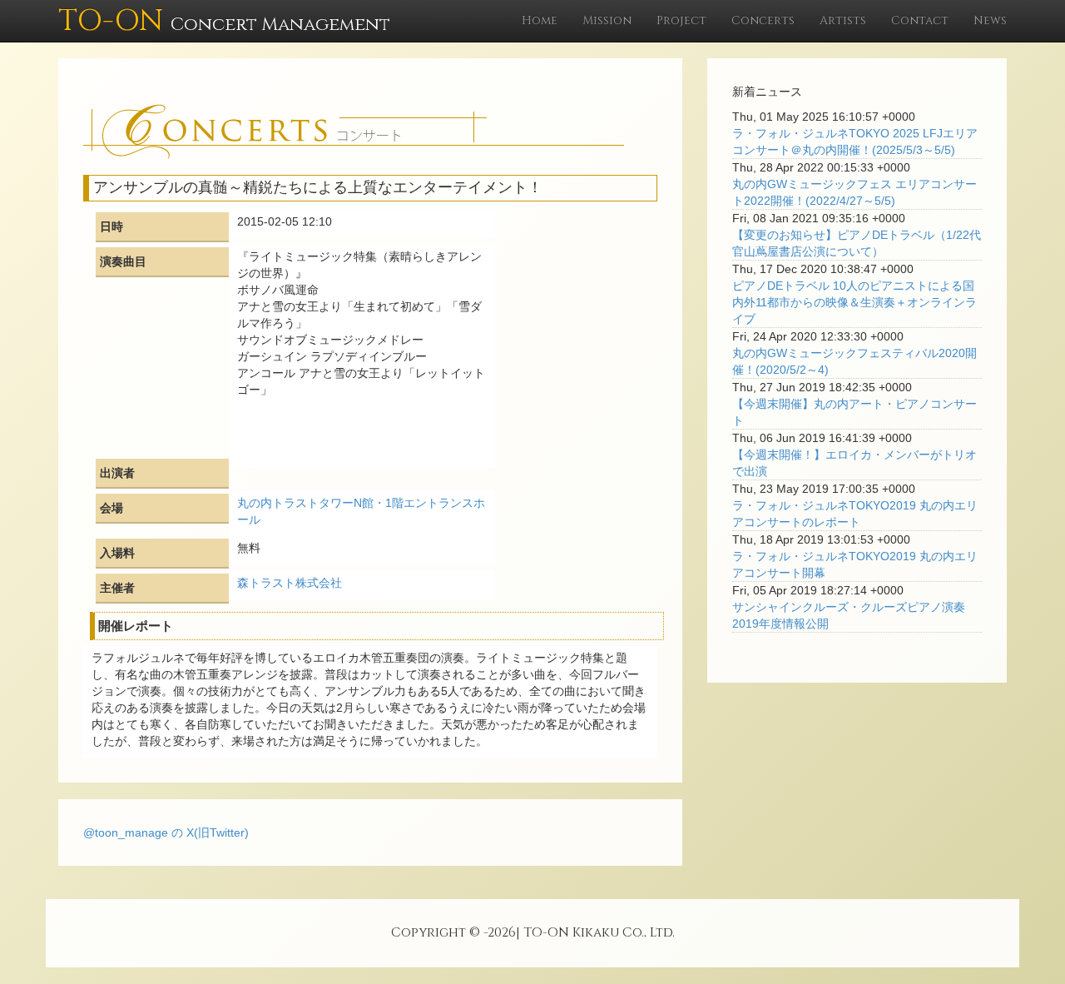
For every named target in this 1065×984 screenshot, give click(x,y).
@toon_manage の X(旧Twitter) (166, 832)
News (990, 20)
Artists (843, 20)
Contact (920, 20)
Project (681, 20)
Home (539, 20)
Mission (607, 20)
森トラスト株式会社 (289, 582)
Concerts (763, 20)
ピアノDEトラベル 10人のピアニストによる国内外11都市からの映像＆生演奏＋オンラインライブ (854, 302)
